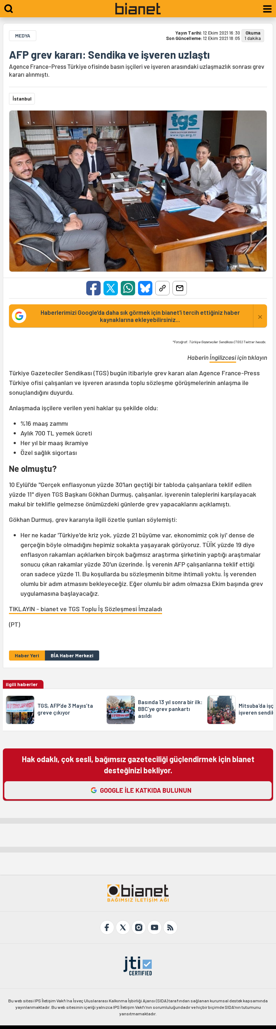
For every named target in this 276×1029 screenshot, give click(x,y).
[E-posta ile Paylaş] (179, 288)
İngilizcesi (223, 357)
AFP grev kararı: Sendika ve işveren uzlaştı (109, 54)
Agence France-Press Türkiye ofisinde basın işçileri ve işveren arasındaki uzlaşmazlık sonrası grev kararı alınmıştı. (136, 70)
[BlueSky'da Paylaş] (145, 288)
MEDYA (22, 35)
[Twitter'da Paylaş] (111, 288)
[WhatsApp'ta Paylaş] (128, 288)
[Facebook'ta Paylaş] (93, 288)
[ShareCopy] (162, 288)
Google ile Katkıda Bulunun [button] (146, 790)
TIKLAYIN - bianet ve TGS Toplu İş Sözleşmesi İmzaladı (85, 609)
